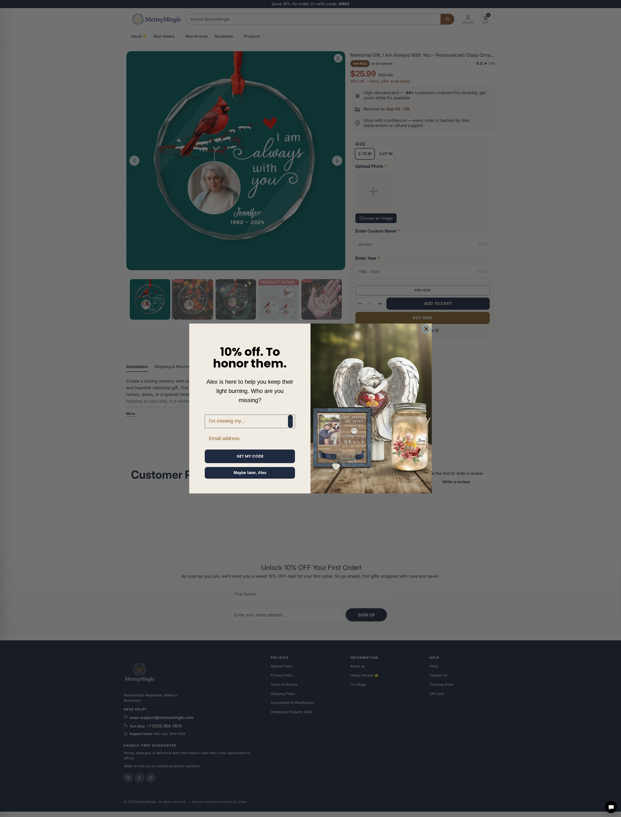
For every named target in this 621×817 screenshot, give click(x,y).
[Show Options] (290, 421)
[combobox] (248, 421)
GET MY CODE (250, 456)
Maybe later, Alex (250, 472)
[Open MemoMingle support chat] (611, 807)
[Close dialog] (426, 328)
